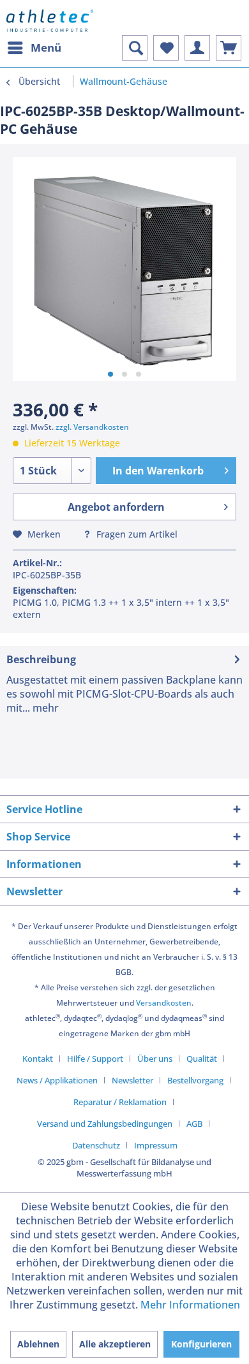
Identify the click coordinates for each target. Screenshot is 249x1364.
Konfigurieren (201, 1344)
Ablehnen (38, 1344)
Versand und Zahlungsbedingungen (104, 1123)
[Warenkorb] (228, 48)
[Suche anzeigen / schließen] (134, 48)
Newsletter (132, 1080)
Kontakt (37, 1058)
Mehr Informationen (190, 1305)
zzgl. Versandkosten (92, 427)
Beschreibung (41, 659)
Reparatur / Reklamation (120, 1102)
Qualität (201, 1058)
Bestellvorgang (195, 1080)
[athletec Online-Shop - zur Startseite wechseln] (49, 21)
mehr (44, 708)
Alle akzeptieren (115, 1344)
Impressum (155, 1145)
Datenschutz (96, 1145)
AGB (194, 1123)
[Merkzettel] (166, 48)
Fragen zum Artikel (135, 534)
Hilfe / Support (95, 1058)
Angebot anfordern (116, 507)
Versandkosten (164, 1002)
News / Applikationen (57, 1080)
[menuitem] (34, 48)
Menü (46, 47)
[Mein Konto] (197, 48)
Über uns (154, 1058)
